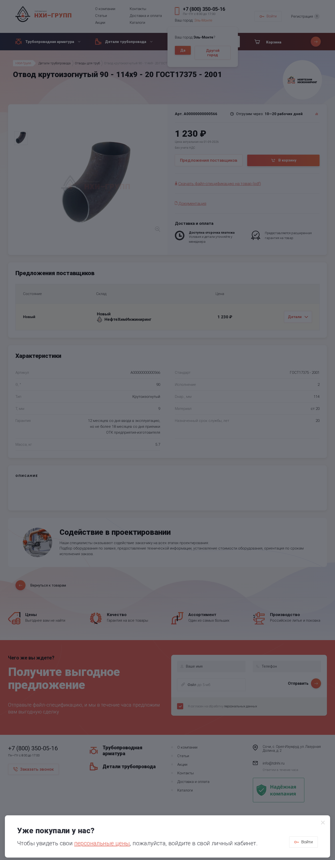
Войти (307, 841)
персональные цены (102, 843)
